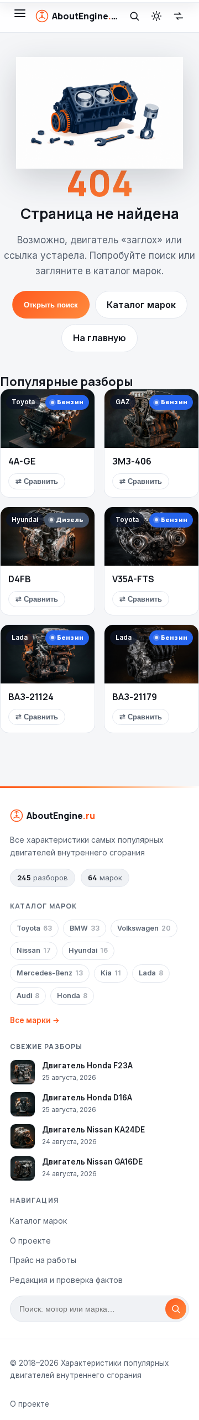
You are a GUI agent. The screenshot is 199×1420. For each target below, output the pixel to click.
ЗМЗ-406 (131, 461)
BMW (85, 928)
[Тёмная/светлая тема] (156, 16)
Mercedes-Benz (50, 973)
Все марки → (35, 1020)
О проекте (30, 1240)
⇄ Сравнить (36, 481)
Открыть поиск (51, 305)
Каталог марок (141, 304)
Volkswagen (144, 928)
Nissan (34, 950)
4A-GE (21, 461)
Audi (28, 995)
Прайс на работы (43, 1260)
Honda (72, 995)
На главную (99, 337)
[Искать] (175, 1308)
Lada (151, 973)
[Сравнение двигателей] (178, 16)
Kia (111, 973)
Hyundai (88, 950)
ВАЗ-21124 (31, 697)
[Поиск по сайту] (134, 16)
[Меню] (20, 16)
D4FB (19, 579)
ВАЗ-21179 (134, 697)
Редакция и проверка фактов (66, 1280)
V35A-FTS (133, 579)
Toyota (34, 928)
